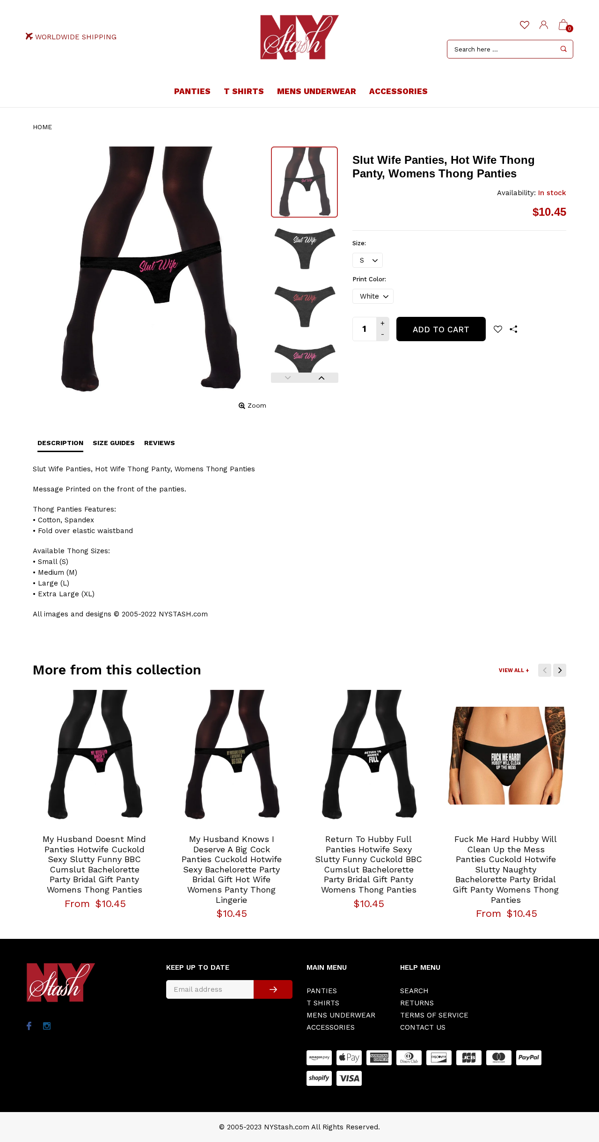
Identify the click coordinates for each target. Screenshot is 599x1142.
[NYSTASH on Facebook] (29, 1026)
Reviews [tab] (159, 443)
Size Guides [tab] (114, 443)
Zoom (257, 405)
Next (321, 378)
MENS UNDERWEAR (316, 91)
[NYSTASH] (299, 37)
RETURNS (417, 1003)
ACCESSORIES (398, 91)
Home (42, 127)
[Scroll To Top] (573, 1073)
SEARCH (414, 991)
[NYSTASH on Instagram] (46, 1026)
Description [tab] (60, 443)
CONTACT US (423, 1027)
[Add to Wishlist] (498, 329)
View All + (514, 670)
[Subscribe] (273, 989)
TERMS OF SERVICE (434, 1015)
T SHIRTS (244, 91)
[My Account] (543, 25)
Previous (288, 378)
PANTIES (192, 91)
